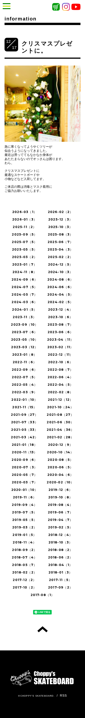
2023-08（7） (60, 324)
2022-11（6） (24, 362)
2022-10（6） (60, 362)
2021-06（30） (60, 422)
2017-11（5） (60, 580)
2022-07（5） (24, 377)
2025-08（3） (60, 234)
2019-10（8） (60, 497)
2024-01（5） (24, 309)
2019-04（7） (60, 520)
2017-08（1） (43, 595)
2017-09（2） (60, 587)
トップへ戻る (42, 629)
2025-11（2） (24, 227)
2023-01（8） (24, 355)
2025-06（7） (60, 242)
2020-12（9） (60, 445)
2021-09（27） (24, 415)
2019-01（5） (24, 535)
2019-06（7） (60, 512)
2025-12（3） (60, 219)
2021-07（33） (24, 422)
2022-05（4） (24, 385)
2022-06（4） (60, 377)
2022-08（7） (60, 370)
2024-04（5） (60, 294)
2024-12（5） (60, 264)
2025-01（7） (24, 264)
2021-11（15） (24, 407)
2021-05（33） (24, 430)
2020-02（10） (60, 482)
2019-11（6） (24, 497)
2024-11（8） (24, 272)
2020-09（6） (24, 460)
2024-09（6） (25, 279)
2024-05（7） (24, 294)
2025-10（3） (60, 227)
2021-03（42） (24, 437)
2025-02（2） (60, 257)
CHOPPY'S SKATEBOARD (37, 696)
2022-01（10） (24, 400)
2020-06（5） (60, 467)
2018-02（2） (24, 572)
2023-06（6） (60, 332)
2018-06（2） (60, 557)
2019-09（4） (24, 505)
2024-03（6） (24, 302)
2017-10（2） (24, 587)
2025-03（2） (24, 257)
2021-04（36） (60, 430)
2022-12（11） (60, 355)
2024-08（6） (60, 279)
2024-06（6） (60, 287)
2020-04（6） (60, 475)
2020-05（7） (24, 475)
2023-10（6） (60, 317)
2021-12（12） (60, 400)
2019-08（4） (60, 505)
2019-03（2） (24, 527)
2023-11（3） (24, 317)
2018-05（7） (24, 565)
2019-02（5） (60, 527)
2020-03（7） (24, 482)
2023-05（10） (24, 339)
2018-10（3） (61, 542)
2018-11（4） (24, 542)
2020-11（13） (24, 452)
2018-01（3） (61, 572)
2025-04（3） (60, 249)
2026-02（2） (60, 212)
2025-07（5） (24, 242)
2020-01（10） (24, 490)
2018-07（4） (24, 557)
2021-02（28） (60, 437)
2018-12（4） (60, 535)
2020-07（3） (24, 467)
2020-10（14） (60, 452)
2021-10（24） (60, 407)
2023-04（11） (60, 339)
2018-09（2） (24, 550)
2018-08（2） (60, 550)
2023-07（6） (24, 332)
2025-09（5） (24, 234)
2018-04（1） (60, 565)
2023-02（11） (60, 347)
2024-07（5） (24, 287)
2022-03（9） (24, 392)
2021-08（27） (60, 415)
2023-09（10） (24, 324)
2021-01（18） (24, 445)
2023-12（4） (60, 309)
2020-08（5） (60, 460)
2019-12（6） (61, 490)
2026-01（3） (24, 219)
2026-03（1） (24, 212)
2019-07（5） (24, 512)
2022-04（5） (60, 385)
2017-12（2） (24, 580)
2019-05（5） (24, 520)
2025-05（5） (24, 249)
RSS (63, 695)
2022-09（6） (24, 370)
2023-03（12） (24, 347)
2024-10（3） (60, 272)
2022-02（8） (60, 392)
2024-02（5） (60, 302)
